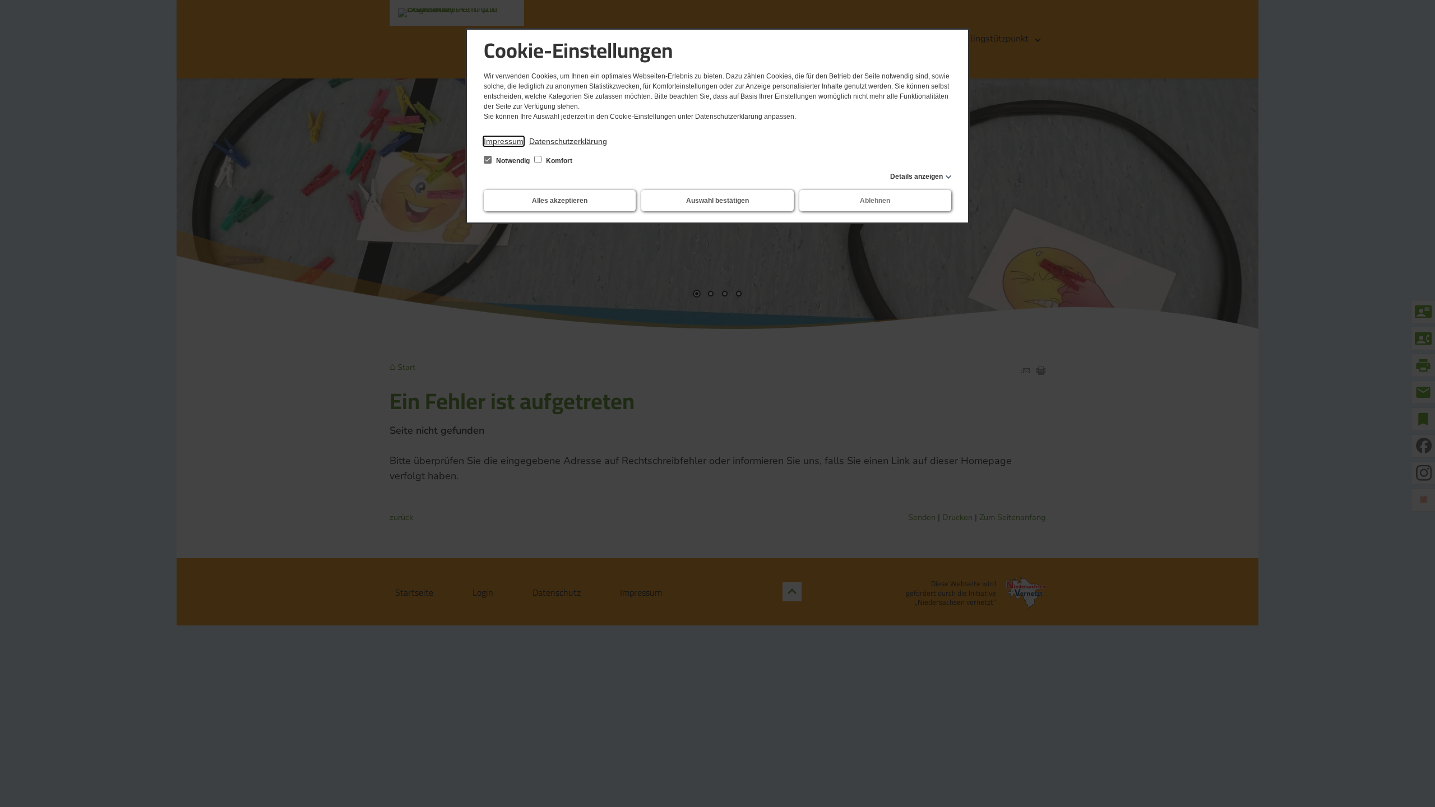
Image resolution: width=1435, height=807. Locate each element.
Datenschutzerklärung (568, 141)
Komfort (558, 161)
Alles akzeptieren (559, 201)
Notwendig (512, 161)
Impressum (504, 141)
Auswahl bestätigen (717, 201)
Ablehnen (875, 201)
